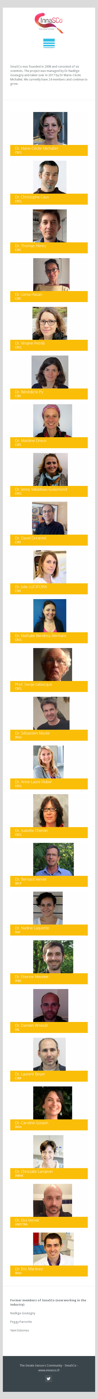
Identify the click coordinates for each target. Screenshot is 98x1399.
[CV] (18, 146)
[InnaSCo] (49, 23)
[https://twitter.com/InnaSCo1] (48, 1378)
